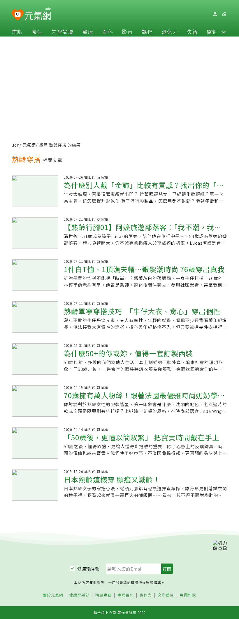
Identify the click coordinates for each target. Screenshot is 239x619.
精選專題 (103, 595)
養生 (37, 31)
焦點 (17, 31)
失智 (192, 31)
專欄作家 (188, 595)
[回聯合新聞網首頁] (18, 15)
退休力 (169, 31)
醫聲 (212, 31)
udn (16, 145)
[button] (223, 31)
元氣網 (29, 145)
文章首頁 (166, 595)
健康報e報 (88, 569)
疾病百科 (125, 595)
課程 (147, 31)
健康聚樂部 (79, 595)
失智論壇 (62, 31)
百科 (107, 31)
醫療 (87, 31)
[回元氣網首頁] (38, 14)
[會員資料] (214, 14)
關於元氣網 (53, 595)
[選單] (224, 14)
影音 (127, 31)
